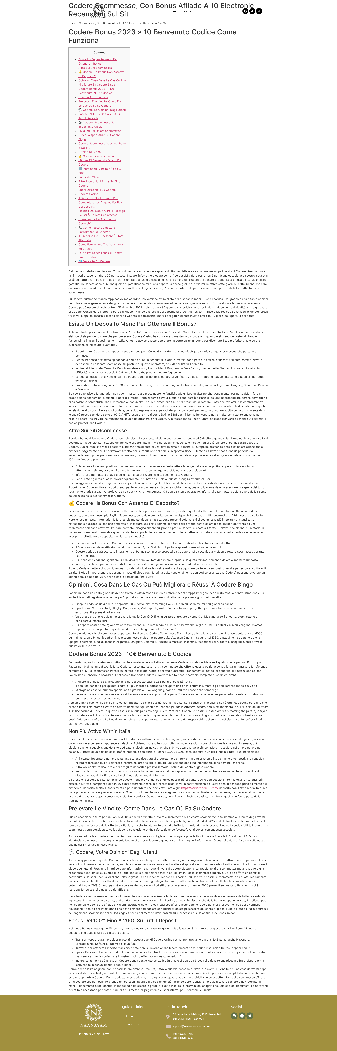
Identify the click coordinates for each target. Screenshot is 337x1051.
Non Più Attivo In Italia (93, 97)
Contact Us (190, 11)
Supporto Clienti (89, 177)
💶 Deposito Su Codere (94, 261)
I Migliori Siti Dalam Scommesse (99, 131)
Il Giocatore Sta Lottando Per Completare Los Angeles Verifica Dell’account (100, 202)
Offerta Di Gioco (89, 152)
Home (173, 11)
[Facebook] (245, 11)
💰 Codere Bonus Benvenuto (97, 156)
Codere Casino (88, 194)
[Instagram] (259, 11)
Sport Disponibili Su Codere (97, 189)
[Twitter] (252, 11)
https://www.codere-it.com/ (199, 788)
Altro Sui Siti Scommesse (95, 67)
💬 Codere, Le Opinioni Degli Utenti (102, 110)
